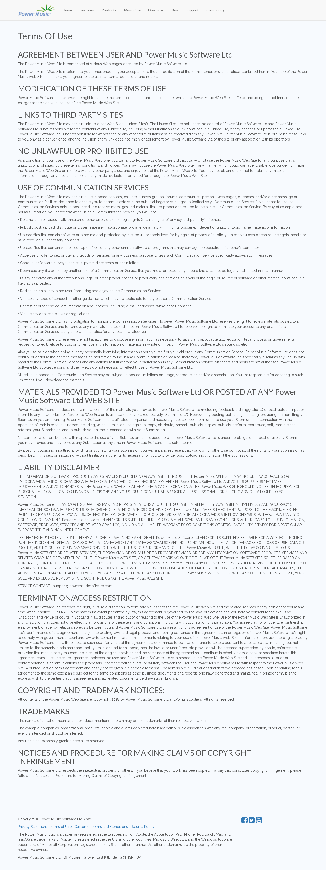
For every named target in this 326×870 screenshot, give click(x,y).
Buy (175, 10)
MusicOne (132, 10)
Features (87, 10)
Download (156, 10)
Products (109, 10)
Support (192, 10)
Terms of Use (61, 827)
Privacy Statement (32, 827)
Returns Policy (142, 827)
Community (215, 10)
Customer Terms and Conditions (101, 827)
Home (67, 10)
